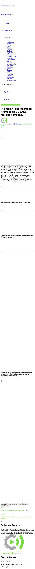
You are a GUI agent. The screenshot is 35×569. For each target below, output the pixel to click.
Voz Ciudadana (8, 84)
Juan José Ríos (11, 64)
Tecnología (10, 77)
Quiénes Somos (8, 30)
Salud (8, 73)
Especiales (10, 58)
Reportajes (7, 92)
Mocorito (10, 65)
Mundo (9, 68)
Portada (6, 23)
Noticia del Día (16, 105)
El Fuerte (9, 55)
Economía (10, 52)
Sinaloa (9, 75)
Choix (8, 61)
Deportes (10, 49)
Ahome (9, 45)
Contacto (6, 99)
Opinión (9, 70)
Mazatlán (10, 67)
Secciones (7, 37)
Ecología (9, 51)
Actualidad (10, 42)
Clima (8, 46)
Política (9, 71)
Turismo (9, 78)
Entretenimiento (12, 56)
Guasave (9, 62)
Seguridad (10, 74)
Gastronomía (11, 59)
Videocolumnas (11, 80)
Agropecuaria (11, 43)
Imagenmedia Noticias (7, 5)
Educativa (10, 54)
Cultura (9, 48)
